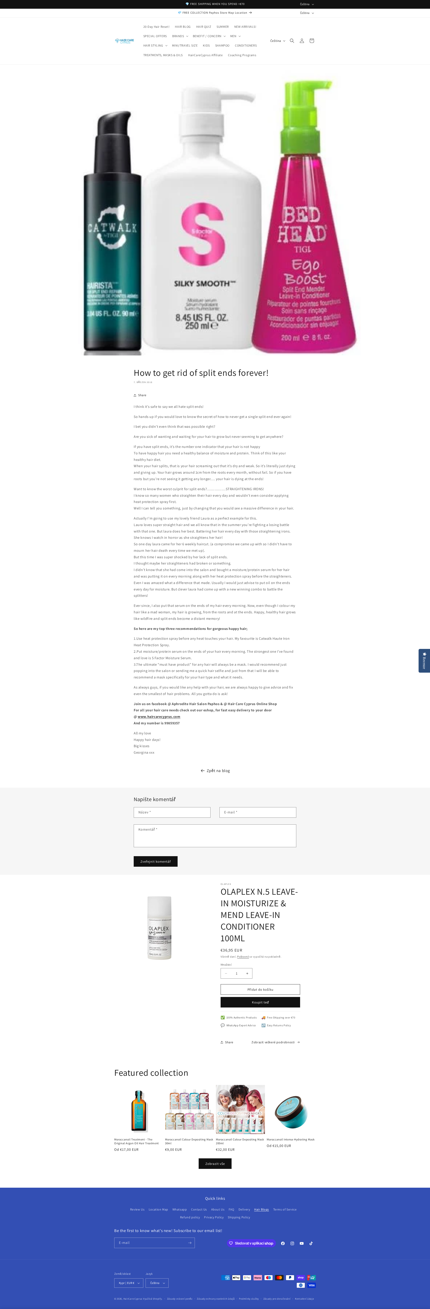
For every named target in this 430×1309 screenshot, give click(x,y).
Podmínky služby (249, 1298)
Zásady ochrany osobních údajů (215, 1298)
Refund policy (190, 1217)
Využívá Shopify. (153, 1298)
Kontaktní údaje (304, 1298)
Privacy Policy (214, 1217)
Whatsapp (179, 1209)
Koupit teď (260, 1002)
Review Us (137, 1209)
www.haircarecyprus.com (159, 716)
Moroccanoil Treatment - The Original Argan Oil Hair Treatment (136, 1141)
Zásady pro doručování (277, 1298)
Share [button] (142, 395)
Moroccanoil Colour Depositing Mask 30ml (189, 1141)
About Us (218, 1209)
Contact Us (199, 1209)
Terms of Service (285, 1209)
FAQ (231, 1209)
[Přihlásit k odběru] (190, 1243)
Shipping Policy (239, 1217)
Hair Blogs (261, 1209)
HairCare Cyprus (133, 1298)
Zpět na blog (218, 770)
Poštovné (243, 956)
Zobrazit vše (215, 1163)
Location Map (158, 1209)
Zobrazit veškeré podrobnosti (273, 1042)
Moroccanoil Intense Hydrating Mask (290, 1139)
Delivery (244, 1209)
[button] (180, 36)
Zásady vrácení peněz (180, 1298)
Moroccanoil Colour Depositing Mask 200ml (240, 1141)
